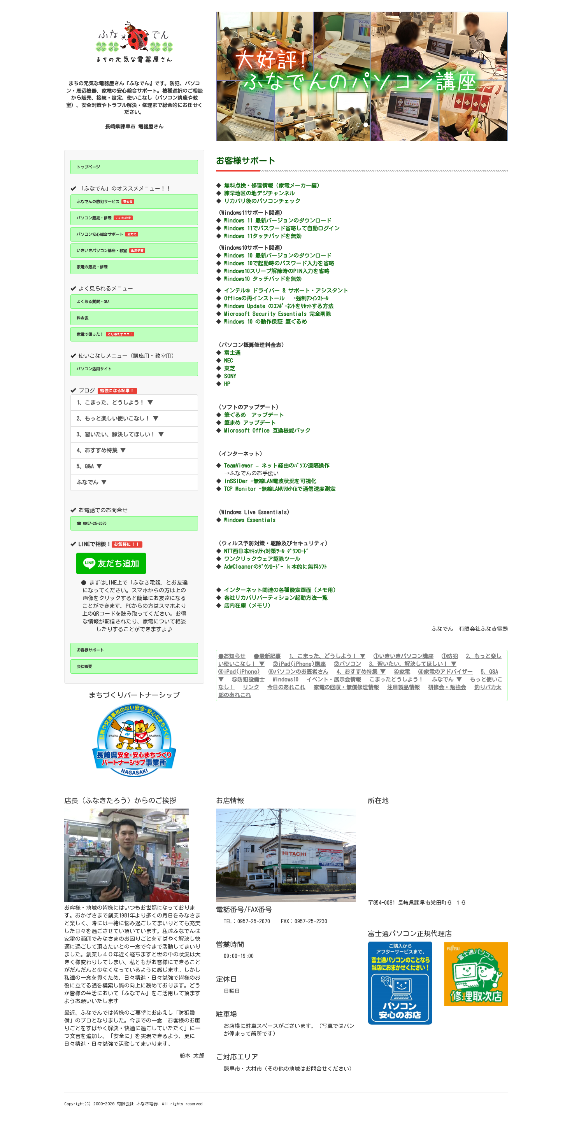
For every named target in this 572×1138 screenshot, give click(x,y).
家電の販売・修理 (92, 267)
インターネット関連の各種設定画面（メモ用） (281, 590)
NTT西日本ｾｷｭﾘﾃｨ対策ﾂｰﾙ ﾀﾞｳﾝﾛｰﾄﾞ (266, 551)
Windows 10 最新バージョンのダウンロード (278, 255)
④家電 (402, 671)
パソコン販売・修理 (104, 218)
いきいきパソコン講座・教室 (110, 250)
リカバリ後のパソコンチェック (262, 201)
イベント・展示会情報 (334, 679)
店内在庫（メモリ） (248, 605)
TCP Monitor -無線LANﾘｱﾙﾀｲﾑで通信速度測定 (279, 489)
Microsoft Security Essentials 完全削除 (277, 314)
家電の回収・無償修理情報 (346, 687)
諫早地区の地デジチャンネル (259, 193)
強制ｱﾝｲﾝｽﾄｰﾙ (312, 298)
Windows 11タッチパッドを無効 (263, 236)
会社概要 (84, 666)
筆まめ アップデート (250, 422)
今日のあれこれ (286, 687)
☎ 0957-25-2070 (92, 523)
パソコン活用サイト (94, 369)
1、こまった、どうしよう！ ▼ (115, 402)
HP (227, 384)
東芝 (229, 368)
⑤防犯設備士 (248, 679)
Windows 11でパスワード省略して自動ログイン (282, 228)
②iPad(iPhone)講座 (299, 664)
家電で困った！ (105, 334)
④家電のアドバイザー (445, 671)
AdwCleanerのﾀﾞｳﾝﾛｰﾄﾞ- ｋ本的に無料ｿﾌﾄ (275, 566)
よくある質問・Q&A (93, 301)
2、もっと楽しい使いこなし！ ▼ (117, 418)
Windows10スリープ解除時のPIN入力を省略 (277, 271)
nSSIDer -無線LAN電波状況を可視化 (271, 481)
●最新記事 (267, 656)
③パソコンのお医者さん (298, 671)
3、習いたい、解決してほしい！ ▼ (120, 434)
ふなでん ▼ (92, 482)
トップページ (88, 167)
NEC (228, 360)
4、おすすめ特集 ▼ (101, 450)
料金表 (82, 318)
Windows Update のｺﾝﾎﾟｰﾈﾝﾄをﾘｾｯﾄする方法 (278, 306)
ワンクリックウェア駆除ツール (262, 559)
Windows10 (285, 679)
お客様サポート (90, 650)
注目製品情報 (403, 687)
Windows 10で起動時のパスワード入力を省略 (279, 263)
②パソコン (347, 664)
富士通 (232, 352)
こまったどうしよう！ (396, 679)
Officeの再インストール (254, 298)
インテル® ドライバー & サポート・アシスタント (286, 290)
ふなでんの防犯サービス (105, 201)
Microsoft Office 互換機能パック (267, 430)
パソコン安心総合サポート (107, 234)
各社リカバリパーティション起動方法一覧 (276, 598)
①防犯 (450, 656)
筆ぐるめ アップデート (254, 415)
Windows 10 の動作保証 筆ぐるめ (265, 321)
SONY (230, 376)
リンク (251, 687)
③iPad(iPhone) (239, 671)
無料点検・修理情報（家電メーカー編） (273, 185)
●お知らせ (232, 656)
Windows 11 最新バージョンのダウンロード (278, 220)
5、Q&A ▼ (89, 466)
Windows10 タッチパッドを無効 (263, 279)
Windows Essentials (249, 520)
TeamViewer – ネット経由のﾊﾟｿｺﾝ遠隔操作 (277, 465)
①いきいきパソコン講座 (403, 656)
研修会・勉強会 (447, 687)
